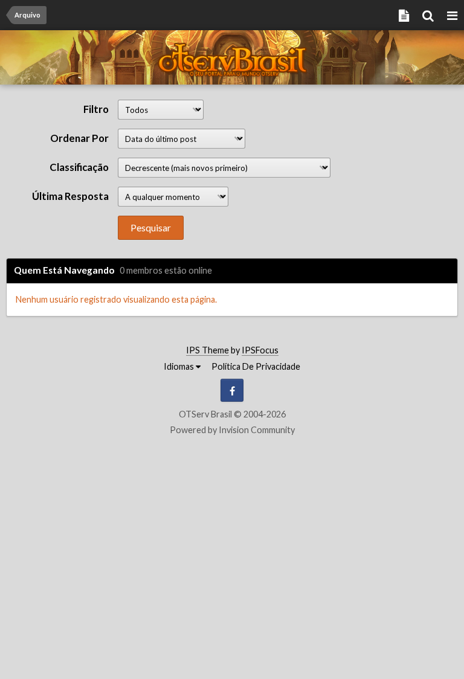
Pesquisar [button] (150, 227)
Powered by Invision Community (232, 430)
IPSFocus (260, 350)
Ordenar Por (79, 138)
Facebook (232, 390)
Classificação (79, 167)
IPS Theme (207, 350)
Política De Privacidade (255, 366)
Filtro (96, 109)
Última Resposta (70, 196)
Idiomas (180, 366)
